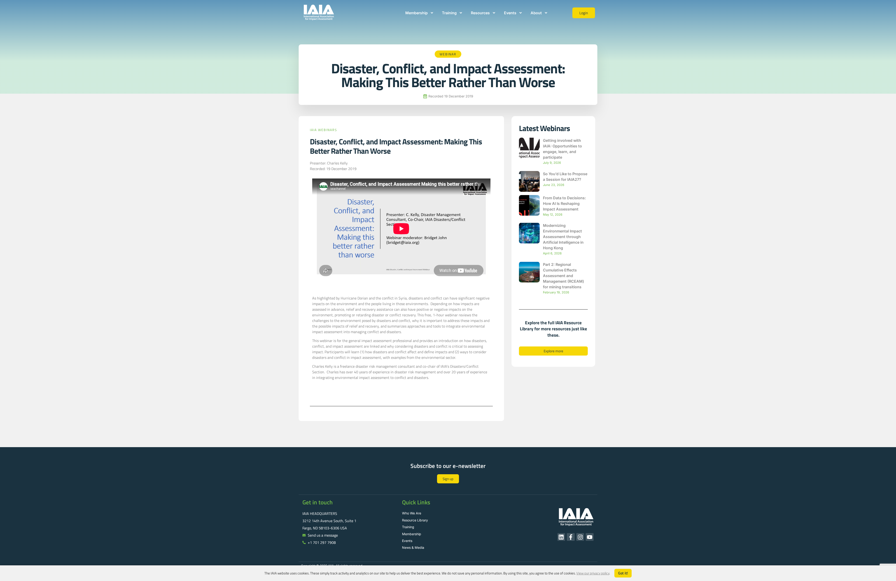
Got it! (623, 573)
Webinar (448, 54)
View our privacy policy (592, 573)
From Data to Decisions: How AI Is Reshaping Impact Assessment (564, 203)
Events (510, 13)
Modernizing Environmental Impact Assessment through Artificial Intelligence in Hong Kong (563, 236)
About (536, 13)
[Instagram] (580, 537)
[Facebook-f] (571, 537)
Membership (416, 13)
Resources (480, 13)
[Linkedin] (561, 537)
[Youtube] (590, 537)
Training (449, 13)
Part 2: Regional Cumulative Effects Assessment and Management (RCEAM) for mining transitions (563, 275)
